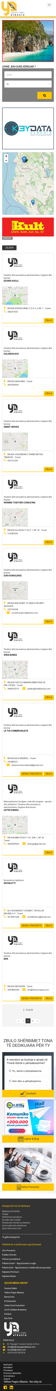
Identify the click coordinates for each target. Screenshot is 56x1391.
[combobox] (28, 84)
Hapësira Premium (10, 1272)
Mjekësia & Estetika (11, 1211)
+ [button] (6, 156)
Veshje (5, 1214)
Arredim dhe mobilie (11, 1220)
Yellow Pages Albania (14, 1292)
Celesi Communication (14, 1305)
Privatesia (8, 1370)
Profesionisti (10, 1301)
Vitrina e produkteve (11, 1259)
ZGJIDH (9, 247)
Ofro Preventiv (8, 1250)
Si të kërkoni (9, 1376)
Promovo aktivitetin (12, 1373)
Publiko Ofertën (9, 1255)
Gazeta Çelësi (10, 1288)
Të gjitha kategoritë (11, 1237)
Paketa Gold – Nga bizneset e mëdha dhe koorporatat (26, 1267)
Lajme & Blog (31, 1138)
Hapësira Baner (9, 1276)
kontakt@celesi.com (17, 1350)
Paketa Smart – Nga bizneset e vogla (19, 1263)
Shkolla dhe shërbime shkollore (16, 1223)
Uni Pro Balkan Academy (15, 1310)
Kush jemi (8, 1364)
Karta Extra (9, 1297)
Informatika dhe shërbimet (14, 1225)
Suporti (7, 1379)
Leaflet (50, 214)
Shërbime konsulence (12, 1217)
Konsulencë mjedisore (14, 880)
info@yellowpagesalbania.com (21, 1347)
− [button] (6, 160)
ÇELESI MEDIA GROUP (16, 1282)
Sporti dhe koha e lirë (11, 1228)
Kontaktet (8, 1367)
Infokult (7, 1314)
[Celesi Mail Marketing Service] (29, 1117)
